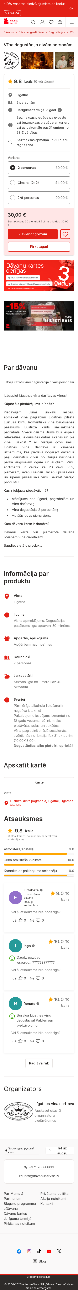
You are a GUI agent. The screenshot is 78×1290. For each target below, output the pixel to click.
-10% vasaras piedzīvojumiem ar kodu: (34, 4)
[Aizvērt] (71, 8)
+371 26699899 (41, 1167)
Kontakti (46, 1203)
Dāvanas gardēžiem (31, 32)
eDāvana (11, 1208)
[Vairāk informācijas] (59, 109)
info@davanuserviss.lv (41, 1176)
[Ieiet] (42, 22)
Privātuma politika (54, 1193)
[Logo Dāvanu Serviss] (14, 22)
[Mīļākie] (51, 22)
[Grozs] (60, 22)
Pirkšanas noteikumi (19, 1223)
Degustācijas (57, 32)
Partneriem (12, 1198)
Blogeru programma (20, 1203)
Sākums (9, 32)
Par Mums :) (13, 1193)
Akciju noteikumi (53, 1198)
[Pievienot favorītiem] (65, 234)
